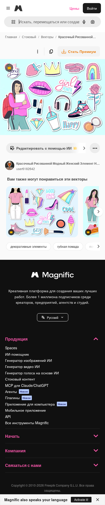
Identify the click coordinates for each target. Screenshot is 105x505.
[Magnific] (52, 276)
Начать (12, 436)
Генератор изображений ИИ (28, 360)
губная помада (68, 246)
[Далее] (84, 148)
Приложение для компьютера (35, 404)
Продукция (16, 339)
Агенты (16, 391)
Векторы (47, 37)
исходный (34, 68)
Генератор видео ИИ (22, 366)
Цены (74, 8)
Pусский (52, 317)
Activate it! (81, 499)
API (8, 416)
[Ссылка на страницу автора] (9, 166)
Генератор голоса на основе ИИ (32, 372)
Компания (15, 451)
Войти (92, 8)
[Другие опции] (37, 51)
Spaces (11, 347)
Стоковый (29, 37)
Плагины (18, 397)
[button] (52, 317)
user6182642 (25, 168)
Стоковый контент (20, 378)
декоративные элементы (28, 246)
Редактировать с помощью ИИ (41, 149)
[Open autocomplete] (11, 22)
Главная (11, 37)
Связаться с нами (23, 465)
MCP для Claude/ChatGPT (27, 385)
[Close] (98, 500)
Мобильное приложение (25, 410)
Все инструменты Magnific (27, 422)
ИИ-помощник (17, 354)
